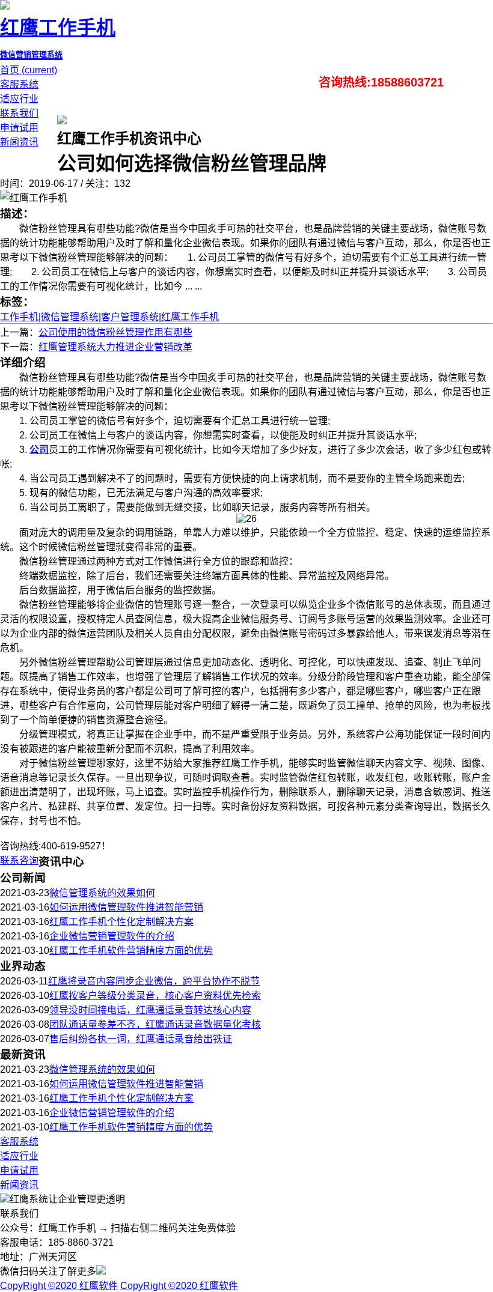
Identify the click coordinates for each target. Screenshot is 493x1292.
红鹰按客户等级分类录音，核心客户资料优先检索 (155, 995)
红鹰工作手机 (190, 317)
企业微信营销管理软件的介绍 (111, 936)
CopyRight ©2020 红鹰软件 (59, 1286)
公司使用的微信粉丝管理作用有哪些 (115, 332)
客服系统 (19, 84)
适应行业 (19, 99)
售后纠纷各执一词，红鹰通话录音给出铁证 (140, 1039)
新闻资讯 (19, 142)
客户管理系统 (130, 317)
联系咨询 (19, 860)
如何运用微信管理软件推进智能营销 (126, 907)
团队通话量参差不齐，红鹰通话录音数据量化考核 (155, 1024)
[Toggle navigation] (61, 70)
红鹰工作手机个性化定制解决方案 (121, 922)
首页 (28, 70)
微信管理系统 (70, 317)
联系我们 (19, 113)
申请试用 (19, 128)
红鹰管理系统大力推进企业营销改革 (115, 347)
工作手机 (19, 317)
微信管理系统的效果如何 (102, 893)
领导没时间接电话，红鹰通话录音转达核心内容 (150, 1010)
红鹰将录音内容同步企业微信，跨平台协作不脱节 (154, 981)
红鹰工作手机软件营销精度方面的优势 (131, 950)
